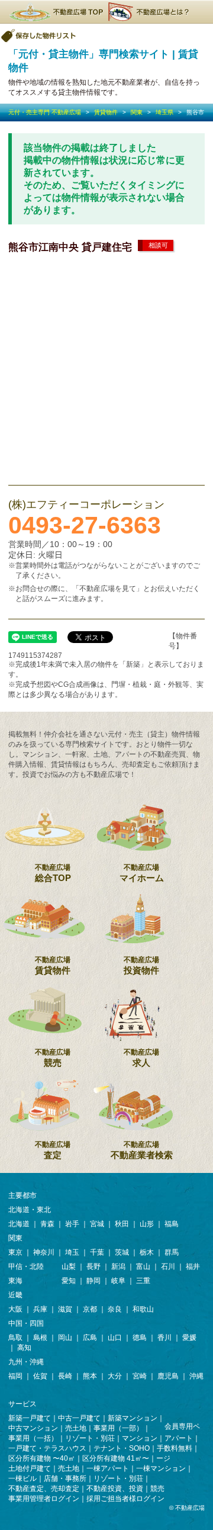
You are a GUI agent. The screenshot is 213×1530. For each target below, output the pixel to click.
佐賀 (40, 1376)
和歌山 (143, 1309)
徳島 (140, 1337)
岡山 (65, 1337)
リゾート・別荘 (90, 1438)
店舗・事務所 (65, 1478)
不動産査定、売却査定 (43, 1488)
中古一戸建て (79, 1418)
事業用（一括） (33, 1438)
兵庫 (40, 1309)
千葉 (97, 1252)
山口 (115, 1337)
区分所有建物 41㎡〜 (115, 1458)
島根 (40, 1337)
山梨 (69, 1266)
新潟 (118, 1266)
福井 (193, 1266)
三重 (143, 1281)
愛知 (69, 1281)
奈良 (115, 1309)
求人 (141, 1058)
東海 (15, 1281)
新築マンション (132, 1418)
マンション (139, 1438)
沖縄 (196, 1376)
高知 (24, 1347)
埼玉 (72, 1252)
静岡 (93, 1281)
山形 (147, 1224)
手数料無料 (174, 1448)
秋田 (122, 1224)
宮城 (97, 1224)
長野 (93, 1266)
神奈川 (43, 1252)
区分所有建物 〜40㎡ (41, 1458)
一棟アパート (107, 1468)
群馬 (171, 1252)
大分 (115, 1376)
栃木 (147, 1252)
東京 (15, 1252)
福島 (171, 1224)
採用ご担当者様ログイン (125, 1498)
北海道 (19, 1224)
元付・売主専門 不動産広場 (44, 112)
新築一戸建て (29, 1418)
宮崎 (140, 1376)
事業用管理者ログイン (43, 1498)
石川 (168, 1266)
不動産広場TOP (55, 12)
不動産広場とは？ (150, 12)
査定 (52, 1150)
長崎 (65, 1376)
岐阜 (118, 1281)
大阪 (15, 1309)
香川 (164, 1337)
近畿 (15, 1295)
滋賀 (65, 1309)
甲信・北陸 (26, 1266)
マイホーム (142, 873)
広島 (90, 1337)
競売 (52, 1058)
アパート (178, 1438)
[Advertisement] (106, 366)
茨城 (122, 1252)
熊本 (90, 1376)
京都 (90, 1309)
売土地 (75, 1428)
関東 (137, 112)
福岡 (15, 1376)
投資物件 (141, 965)
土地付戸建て (29, 1468)
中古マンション (33, 1428)
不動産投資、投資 (114, 1488)
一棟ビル (22, 1478)
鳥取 (15, 1337)
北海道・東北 (29, 1210)
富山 (143, 1266)
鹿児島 (168, 1376)
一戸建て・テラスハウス (47, 1448)
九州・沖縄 (26, 1362)
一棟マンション (161, 1468)
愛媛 (189, 1337)
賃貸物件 (106, 112)
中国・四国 (26, 1323)
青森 (47, 1224)
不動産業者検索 (142, 1150)
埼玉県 (164, 112)
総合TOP (53, 873)
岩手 (72, 1224)
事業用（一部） (118, 1428)
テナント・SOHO (121, 1448)
